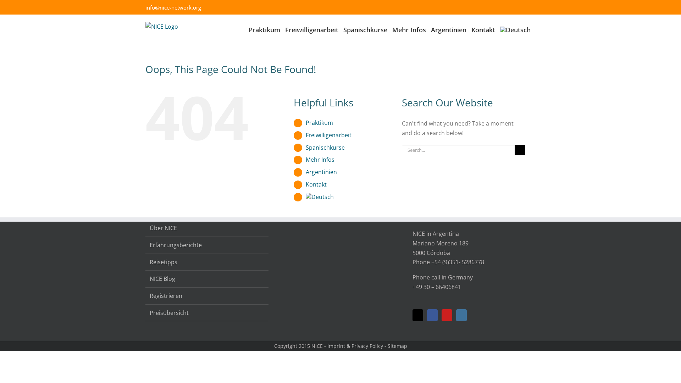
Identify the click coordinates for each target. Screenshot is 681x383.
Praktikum (319, 123)
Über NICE (163, 228)
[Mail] (418, 315)
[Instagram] (461, 315)
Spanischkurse (325, 147)
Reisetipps (163, 262)
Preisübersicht (169, 313)
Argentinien (321, 172)
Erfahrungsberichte (176, 245)
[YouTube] (447, 315)
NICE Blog (162, 279)
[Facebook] (432, 315)
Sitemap (397, 346)
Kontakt (316, 184)
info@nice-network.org (173, 7)
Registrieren (166, 296)
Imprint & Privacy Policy (355, 346)
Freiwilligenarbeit (328, 135)
